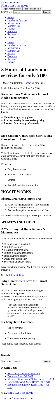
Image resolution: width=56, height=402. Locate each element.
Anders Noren (19, 398)
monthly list (18, 275)
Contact (11, 37)
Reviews (11, 34)
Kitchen (11, 28)
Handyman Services (17, 20)
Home (10, 17)
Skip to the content (10, 2)
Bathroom (12, 31)
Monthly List (13, 26)
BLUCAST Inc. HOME (21, 392)
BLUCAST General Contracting (23, 373)
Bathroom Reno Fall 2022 (20, 376)
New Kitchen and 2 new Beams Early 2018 (28, 382)
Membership (13, 23)
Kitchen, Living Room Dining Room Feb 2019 (30, 379)
